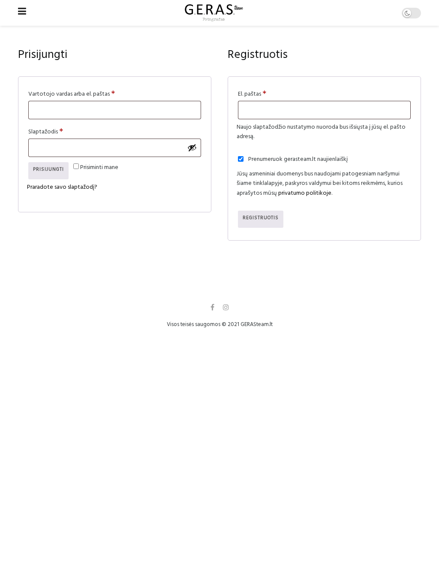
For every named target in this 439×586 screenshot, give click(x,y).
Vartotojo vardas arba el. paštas (85, 93)
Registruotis (261, 218)
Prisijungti (48, 170)
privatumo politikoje (304, 193)
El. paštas (266, 93)
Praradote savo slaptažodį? (62, 187)
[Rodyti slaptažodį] (192, 147)
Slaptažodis (59, 131)
